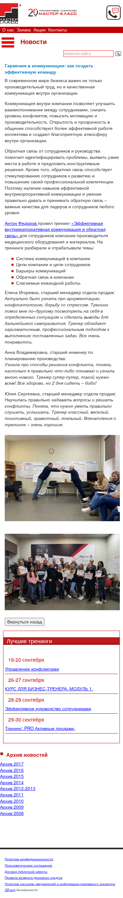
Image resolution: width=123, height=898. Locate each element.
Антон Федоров (21, 223)
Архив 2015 (12, 776)
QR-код (10, 890)
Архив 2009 (12, 807)
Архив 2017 (12, 764)
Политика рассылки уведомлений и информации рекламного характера (60, 884)
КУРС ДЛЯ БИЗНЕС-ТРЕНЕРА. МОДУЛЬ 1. (49, 688)
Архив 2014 (12, 782)
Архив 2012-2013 (17, 788)
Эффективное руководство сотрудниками (48, 708)
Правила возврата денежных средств (33, 877)
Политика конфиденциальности (29, 859)
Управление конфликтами (32, 669)
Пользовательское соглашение (28, 865)
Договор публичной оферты (26, 871)
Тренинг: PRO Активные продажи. (40, 728)
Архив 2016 (12, 770)
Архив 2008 (12, 813)
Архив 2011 (12, 794)
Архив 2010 (12, 801)
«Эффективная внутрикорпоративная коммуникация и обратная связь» (55, 229)
